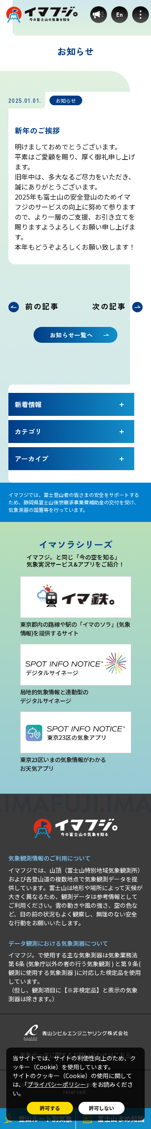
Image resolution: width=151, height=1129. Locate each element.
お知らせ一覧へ (71, 335)
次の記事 (108, 306)
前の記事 (41, 306)
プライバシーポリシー (56, 1084)
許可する (50, 1107)
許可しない (101, 1107)
